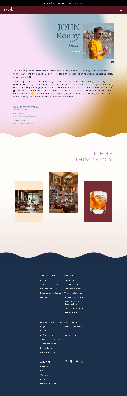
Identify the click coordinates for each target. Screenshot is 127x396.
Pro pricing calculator (74, 308)
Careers (44, 375)
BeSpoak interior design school (72, 303)
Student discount (48, 289)
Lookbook (45, 379)
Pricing (43, 280)
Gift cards (44, 297)
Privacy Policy (46, 348)
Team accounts (71, 331)
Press (43, 371)
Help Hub (44, 331)
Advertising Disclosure (50, 339)
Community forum (72, 284)
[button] (121, 10)
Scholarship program (50, 284)
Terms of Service (48, 344)
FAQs (42, 327)
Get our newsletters (73, 289)
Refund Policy (46, 335)
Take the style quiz (73, 293)
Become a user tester (50, 293)
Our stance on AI (48, 383)
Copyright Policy (47, 352)
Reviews (44, 366)
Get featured (70, 312)
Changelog (69, 280)
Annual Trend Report (74, 335)
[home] (12, 10)
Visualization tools (73, 327)
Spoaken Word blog (73, 297)
